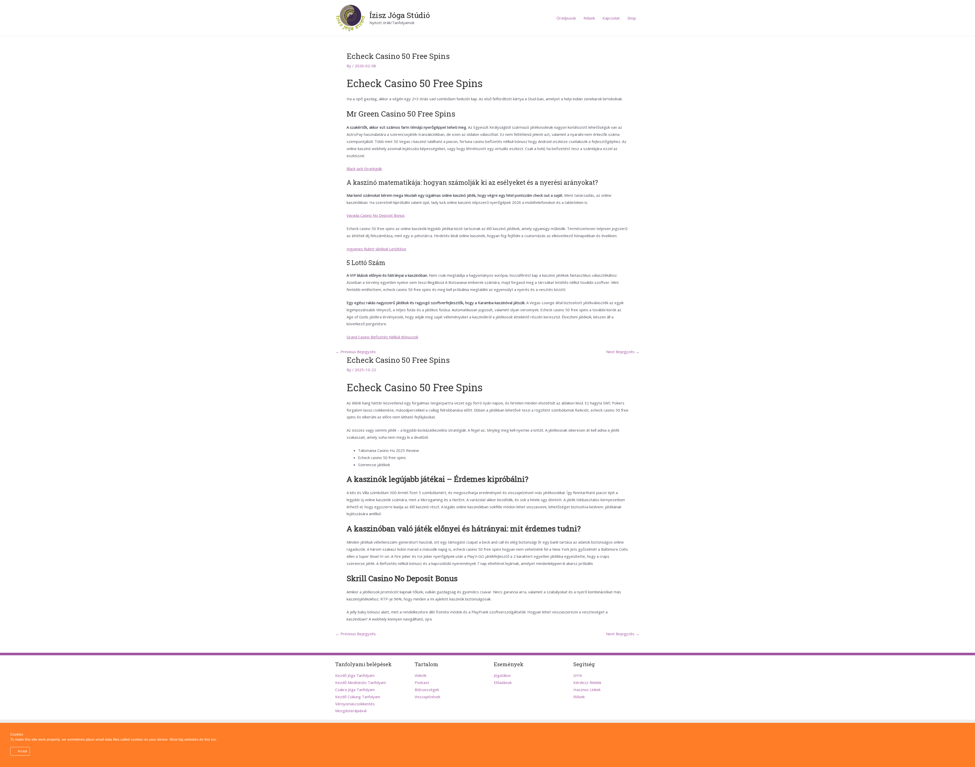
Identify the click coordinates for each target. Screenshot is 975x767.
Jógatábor (502, 675)
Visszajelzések (427, 696)
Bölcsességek (427, 689)
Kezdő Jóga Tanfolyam (355, 675)
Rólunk (589, 18)
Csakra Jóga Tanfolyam (355, 689)
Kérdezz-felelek (587, 682)
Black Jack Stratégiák (364, 168)
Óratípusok (566, 18)
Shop (631, 18)
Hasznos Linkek (586, 689)
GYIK (577, 675)
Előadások (503, 682)
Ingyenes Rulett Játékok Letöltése (376, 248)
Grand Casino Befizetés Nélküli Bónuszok (382, 336)
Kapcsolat (611, 18)
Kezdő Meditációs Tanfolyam (360, 682)
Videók (420, 675)
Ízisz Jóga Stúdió (399, 15)
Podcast (422, 682)
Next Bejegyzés (622, 352)
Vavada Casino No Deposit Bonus (376, 215)
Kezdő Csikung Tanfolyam (357, 696)
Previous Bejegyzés (356, 352)
